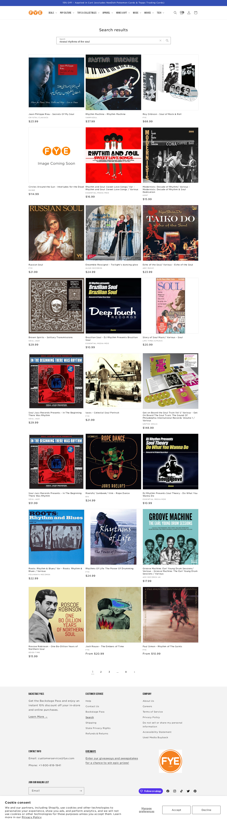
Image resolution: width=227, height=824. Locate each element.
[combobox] (114, 40)
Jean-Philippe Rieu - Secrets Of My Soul (51, 114)
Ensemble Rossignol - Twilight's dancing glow (112, 265)
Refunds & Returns (97, 733)
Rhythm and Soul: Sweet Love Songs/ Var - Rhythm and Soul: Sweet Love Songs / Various (112, 188)
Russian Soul (36, 265)
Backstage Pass (95, 712)
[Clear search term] (160, 40)
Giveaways (91, 751)
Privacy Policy (32, 817)
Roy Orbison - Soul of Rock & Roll (162, 114)
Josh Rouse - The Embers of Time (105, 646)
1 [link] (92, 671)
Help (88, 701)
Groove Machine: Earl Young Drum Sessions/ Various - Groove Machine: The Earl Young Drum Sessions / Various (170, 571)
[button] (52, 12)
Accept (176, 810)
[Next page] (134, 672)
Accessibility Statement (157, 732)
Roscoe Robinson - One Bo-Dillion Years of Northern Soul (53, 647)
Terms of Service (153, 712)
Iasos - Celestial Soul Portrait (102, 413)
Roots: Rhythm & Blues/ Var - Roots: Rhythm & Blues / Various (55, 569)
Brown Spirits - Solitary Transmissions (51, 337)
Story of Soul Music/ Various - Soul (163, 337)
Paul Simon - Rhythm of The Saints (162, 646)
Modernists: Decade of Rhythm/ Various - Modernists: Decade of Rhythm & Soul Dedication (166, 189)
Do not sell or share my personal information (162, 725)
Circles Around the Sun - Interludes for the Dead (56, 187)
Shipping (91, 723)
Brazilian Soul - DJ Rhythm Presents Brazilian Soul (112, 338)
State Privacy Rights (98, 728)
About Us (148, 701)
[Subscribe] (80, 790)
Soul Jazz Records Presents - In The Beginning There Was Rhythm (55, 414)
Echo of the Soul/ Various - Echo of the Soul (168, 265)
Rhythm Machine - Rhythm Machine (106, 114)
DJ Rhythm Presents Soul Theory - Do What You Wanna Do (170, 494)
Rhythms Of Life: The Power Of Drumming (110, 568)
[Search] (167, 40)
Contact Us (92, 706)
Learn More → (38, 716)
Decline (206, 810)
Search (90, 717)
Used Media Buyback (155, 737)
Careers (147, 706)
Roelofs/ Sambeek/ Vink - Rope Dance (108, 493)
